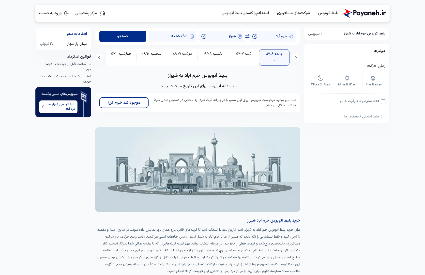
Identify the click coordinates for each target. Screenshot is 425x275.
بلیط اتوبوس (328, 13)
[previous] (296, 57)
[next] (99, 57)
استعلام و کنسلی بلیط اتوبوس (245, 13)
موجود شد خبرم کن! (124, 103)
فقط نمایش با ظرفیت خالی (359, 101)
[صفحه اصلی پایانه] (364, 13)
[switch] (247, 36)
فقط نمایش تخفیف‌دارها (361, 116)
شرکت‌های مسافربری (293, 13)
